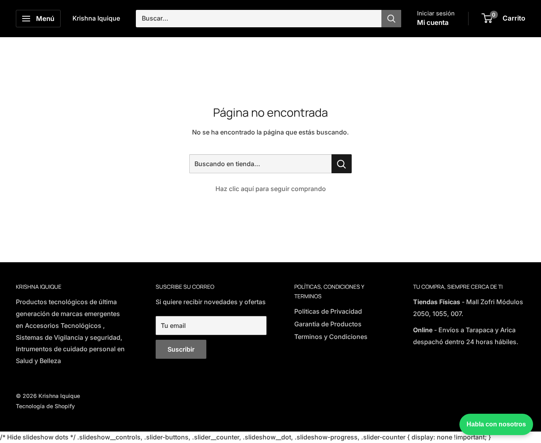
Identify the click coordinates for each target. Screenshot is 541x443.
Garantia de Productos (328, 324)
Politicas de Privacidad (328, 311)
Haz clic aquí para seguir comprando (270, 189)
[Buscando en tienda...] (341, 163)
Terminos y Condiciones (331, 337)
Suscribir (181, 349)
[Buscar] (391, 18)
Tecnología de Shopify (45, 406)
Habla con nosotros (496, 424)
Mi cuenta (433, 23)
